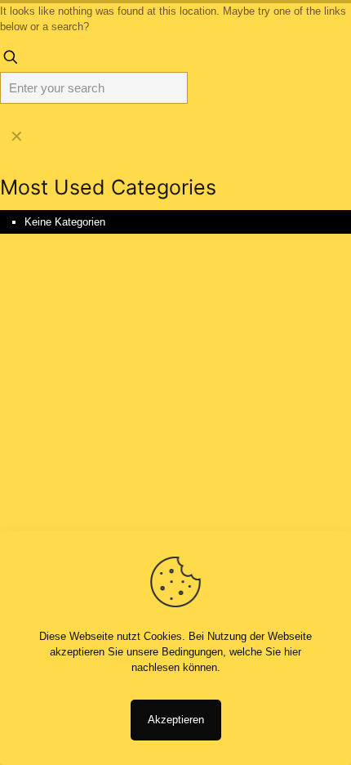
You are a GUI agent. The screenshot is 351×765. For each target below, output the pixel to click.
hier (292, 652)
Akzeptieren (176, 720)
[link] (16, 136)
